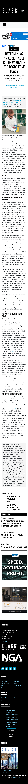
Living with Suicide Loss (13, 499)
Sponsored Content (8, 518)
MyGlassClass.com (12, 717)
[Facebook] (6, 668)
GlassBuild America (12, 715)
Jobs (2, 700)
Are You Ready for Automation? (14, 507)
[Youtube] (2, 668)
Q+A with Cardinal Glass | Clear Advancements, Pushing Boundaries (13, 523)
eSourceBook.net (11, 722)
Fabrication (15, 88)
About (3, 688)
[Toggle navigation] (4, 24)
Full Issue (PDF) (6, 770)
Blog (15, 683)
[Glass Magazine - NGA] (13, 10)
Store (15, 698)
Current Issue (5, 683)
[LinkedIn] (14, 668)
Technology (5, 544)
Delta (12, 351)
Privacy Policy (17, 777)
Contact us (5, 641)
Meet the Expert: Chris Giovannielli (12, 536)
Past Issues (17, 686)
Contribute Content (11, 736)
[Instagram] (10, 668)
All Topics (4, 681)
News (2, 686)
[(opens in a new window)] (14, 36)
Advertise (11, 730)
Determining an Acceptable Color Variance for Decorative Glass (12, 102)
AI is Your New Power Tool (14, 547)
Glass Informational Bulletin (11, 86)
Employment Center (12, 719)
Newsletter (17, 688)
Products (17, 681)
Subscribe (4, 772)
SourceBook (4, 698)
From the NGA (14, 49)
